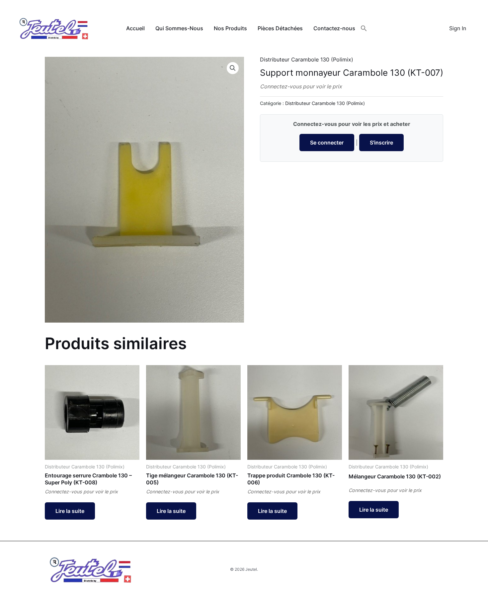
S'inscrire (381, 142)
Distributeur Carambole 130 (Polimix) (306, 59)
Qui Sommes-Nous (179, 28)
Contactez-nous (334, 28)
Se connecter (327, 142)
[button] (364, 28)
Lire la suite (69, 511)
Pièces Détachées (280, 28)
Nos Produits (230, 28)
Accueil (135, 28)
